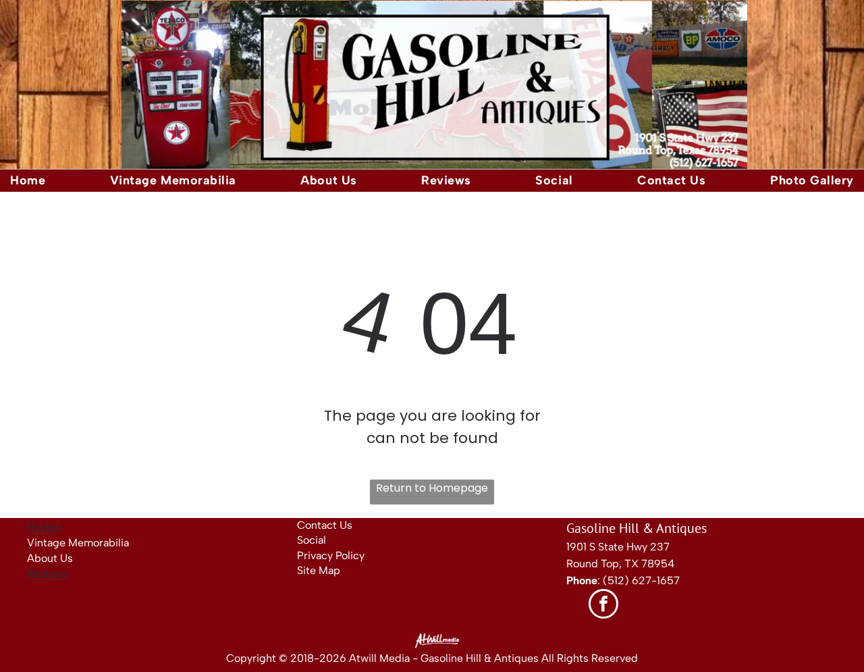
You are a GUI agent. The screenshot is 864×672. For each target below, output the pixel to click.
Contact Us (324, 525)
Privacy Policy (330, 555)
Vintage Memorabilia (78, 542)
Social (311, 540)
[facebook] (603, 605)
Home (44, 526)
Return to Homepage (432, 488)
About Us (50, 558)
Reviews (47, 573)
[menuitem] (27, 181)
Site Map (318, 570)
